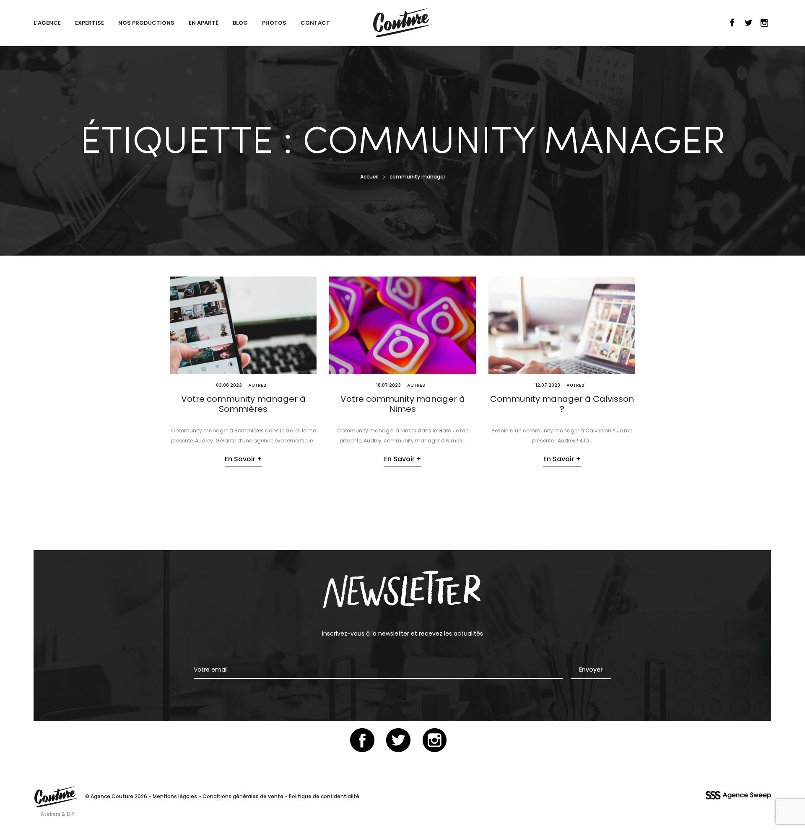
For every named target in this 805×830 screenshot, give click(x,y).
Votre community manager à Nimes (402, 404)
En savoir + (243, 459)
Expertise (89, 23)
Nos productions (146, 23)
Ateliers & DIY (58, 813)
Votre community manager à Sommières (243, 404)
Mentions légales (175, 796)
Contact (315, 23)
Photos (274, 23)
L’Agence (47, 23)
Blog (240, 23)
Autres (257, 385)
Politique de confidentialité (324, 796)
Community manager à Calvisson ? (562, 404)
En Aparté (203, 23)
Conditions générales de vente (243, 796)
